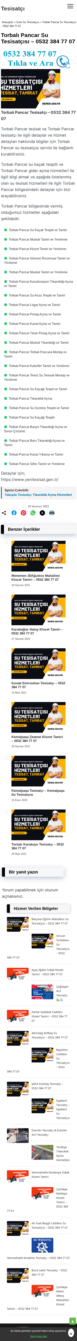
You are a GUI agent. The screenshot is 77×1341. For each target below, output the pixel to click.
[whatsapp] (33, 513)
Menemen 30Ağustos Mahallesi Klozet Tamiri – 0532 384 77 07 (35, 578)
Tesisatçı (13, 9)
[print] (52, 513)
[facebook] (14, 513)
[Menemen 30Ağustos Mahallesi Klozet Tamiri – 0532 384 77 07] (38, 570)
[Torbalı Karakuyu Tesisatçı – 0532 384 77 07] (38, 839)
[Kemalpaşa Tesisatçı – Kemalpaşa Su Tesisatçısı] (38, 785)
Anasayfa (7, 22)
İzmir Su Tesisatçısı (27, 22)
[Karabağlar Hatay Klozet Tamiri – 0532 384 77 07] (38, 624)
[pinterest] (23, 513)
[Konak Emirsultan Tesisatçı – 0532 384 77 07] (38, 678)
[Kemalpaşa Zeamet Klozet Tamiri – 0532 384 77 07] (38, 731)
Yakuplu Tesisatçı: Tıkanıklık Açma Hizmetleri (38, 494)
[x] (42, 513)
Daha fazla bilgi (38, 1336)
